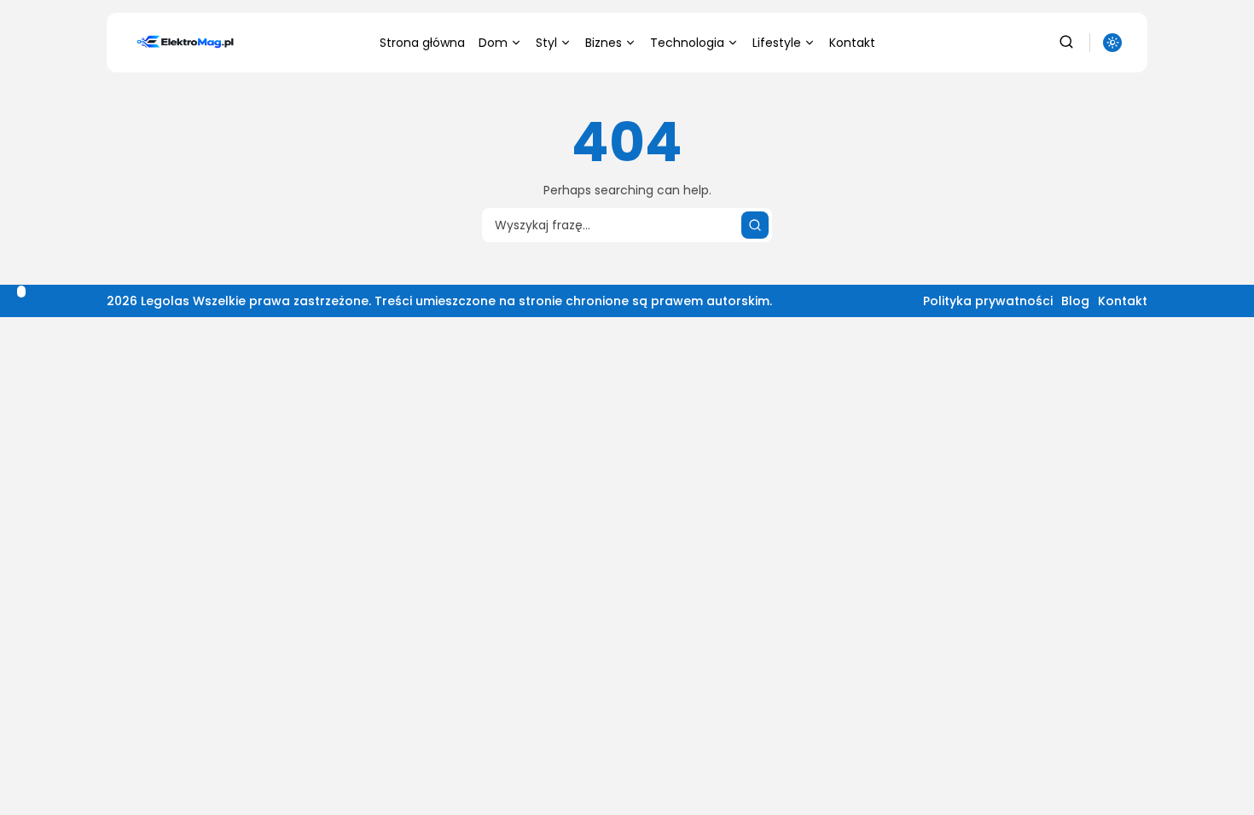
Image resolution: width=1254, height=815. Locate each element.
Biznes (603, 42)
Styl (546, 42)
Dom (493, 42)
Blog (1075, 300)
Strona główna (422, 42)
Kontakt (852, 42)
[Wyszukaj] (755, 225)
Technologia (687, 42)
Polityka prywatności (988, 300)
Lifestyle (776, 42)
